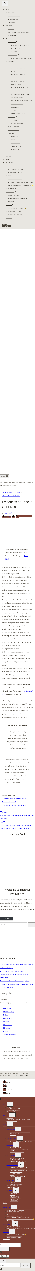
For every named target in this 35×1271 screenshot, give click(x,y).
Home (5, 1104)
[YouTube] (10, 226)
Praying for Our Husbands (19, 68)
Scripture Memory (17, 123)
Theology (14, 120)
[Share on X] (4, 1086)
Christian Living (11, 492)
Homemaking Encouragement (20, 45)
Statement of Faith (14, 15)
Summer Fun (15, 149)
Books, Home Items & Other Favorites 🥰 (20, 185)
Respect (14, 71)
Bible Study (7, 1008)
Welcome (6, 1115)
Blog (5, 1124)
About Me (11, 29)
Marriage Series (16, 64)
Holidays (6, 1015)
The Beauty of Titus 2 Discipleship (11, 971)
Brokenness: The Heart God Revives (14, 805)
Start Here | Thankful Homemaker (18, 32)
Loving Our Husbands (18, 74)
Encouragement (11, 496)
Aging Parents (15, 107)
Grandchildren (16, 84)
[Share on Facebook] (4, 1082)
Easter (13, 139)
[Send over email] (4, 1093)
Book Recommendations (15, 169)
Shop (9, 175)
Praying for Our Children (19, 87)
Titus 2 (13, 110)
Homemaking (7, 1018)
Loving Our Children (17, 81)
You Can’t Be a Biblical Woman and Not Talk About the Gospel (17, 815)
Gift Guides (15, 152)
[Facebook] (3, 226)
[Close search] (3, 1261)
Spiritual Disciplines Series (20, 94)
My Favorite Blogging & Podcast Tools (20, 182)
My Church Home (13, 19)
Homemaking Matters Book (16, 165)
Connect (6, 1232)
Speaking (9, 218)
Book (8, 159)
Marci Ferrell (8, 513)
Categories (3, 999)
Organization (15, 48)
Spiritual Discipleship (18, 113)
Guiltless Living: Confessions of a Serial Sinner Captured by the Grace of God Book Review (16, 825)
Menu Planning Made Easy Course (21, 58)
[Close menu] (0, 1099)
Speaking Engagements (15, 214)
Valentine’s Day (16, 146)
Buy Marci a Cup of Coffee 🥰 (17, 208)
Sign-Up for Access (14, 195)
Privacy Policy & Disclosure (18, 1075)
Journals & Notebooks (15, 178)
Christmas (14, 136)
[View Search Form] (5, 3)
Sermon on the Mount (18, 97)
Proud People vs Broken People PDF (14, 799)
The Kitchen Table (13, 130)
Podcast (9, 156)
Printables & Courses (15, 172)
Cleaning (14, 51)
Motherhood (7, 1028)
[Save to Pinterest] (4, 1089)
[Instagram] (5, 226)
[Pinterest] (8, 226)
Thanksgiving (15, 143)
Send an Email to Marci (15, 211)
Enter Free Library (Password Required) (21, 1228)
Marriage (6, 1021)
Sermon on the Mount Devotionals (22, 100)
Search (31, 924)
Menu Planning (8, 1025)
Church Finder (12, 22)
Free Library (12, 188)
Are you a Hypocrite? (9, 802)
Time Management (13, 126)
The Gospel (11, 12)
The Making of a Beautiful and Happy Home (14, 981)
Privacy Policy (12, 35)
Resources (7, 1207)
